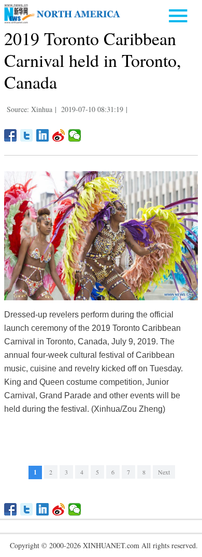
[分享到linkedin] (42, 135)
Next (164, 472)
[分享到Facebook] (10, 135)
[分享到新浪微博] (58, 135)
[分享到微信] (74, 135)
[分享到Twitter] (26, 135)
